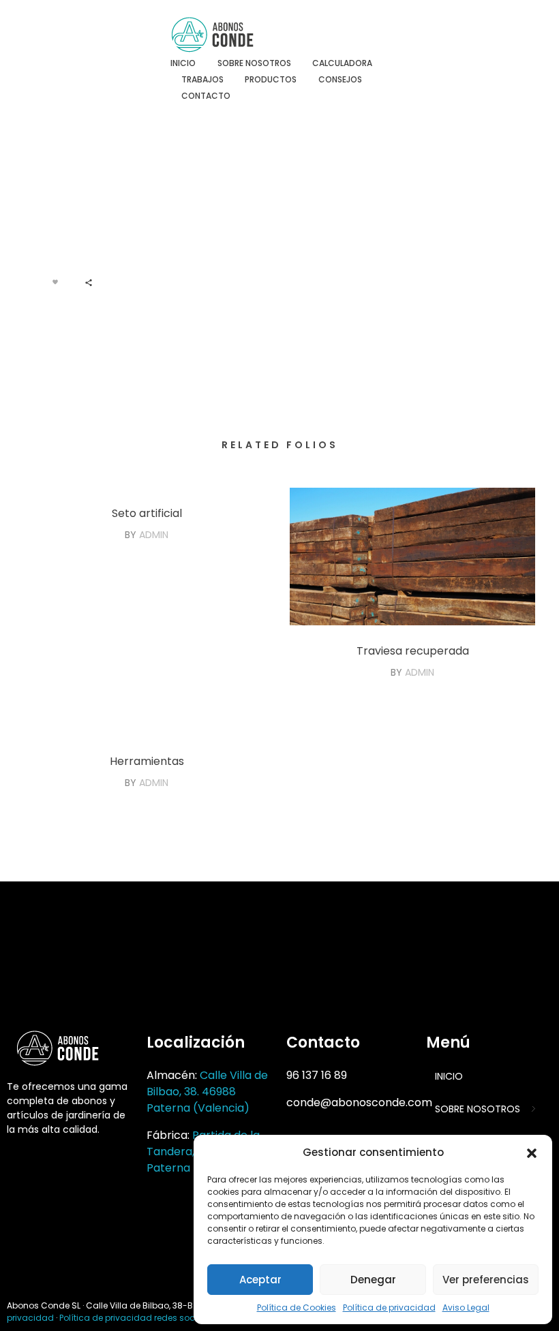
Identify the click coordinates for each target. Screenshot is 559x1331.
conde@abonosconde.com (359, 1102)
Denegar (373, 1279)
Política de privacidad (389, 1307)
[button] (532, 1152)
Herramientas (147, 761)
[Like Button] (55, 282)
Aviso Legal (465, 1307)
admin (153, 535)
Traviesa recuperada (413, 651)
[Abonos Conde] (224, 34)
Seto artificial (147, 513)
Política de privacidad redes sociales (137, 1318)
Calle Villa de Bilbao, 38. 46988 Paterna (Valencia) (207, 1091)
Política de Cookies (296, 1307)
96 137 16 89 (316, 1075)
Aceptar (260, 1279)
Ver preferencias (485, 1279)
